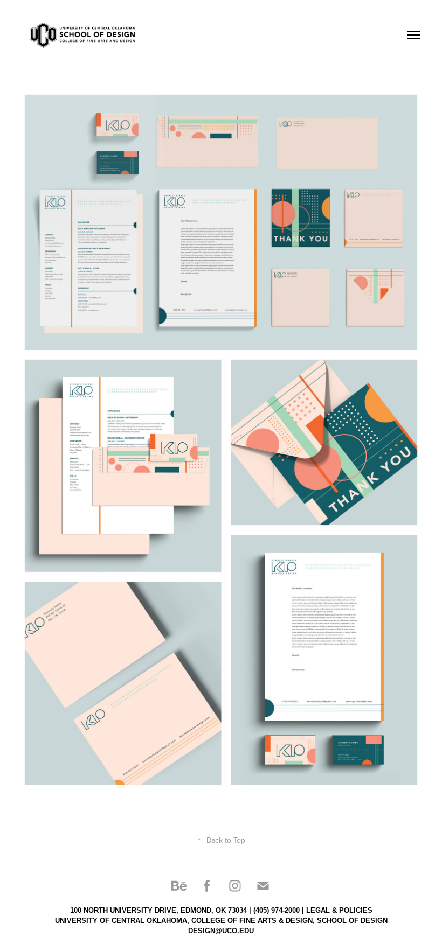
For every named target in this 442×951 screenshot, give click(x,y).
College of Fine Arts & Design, (253, 921)
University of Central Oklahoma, (122, 921)
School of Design (352, 921)
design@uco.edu (221, 931)
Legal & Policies (339, 910)
